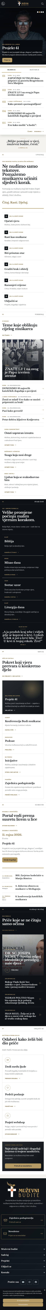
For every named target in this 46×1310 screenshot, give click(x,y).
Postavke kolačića (24, 1301)
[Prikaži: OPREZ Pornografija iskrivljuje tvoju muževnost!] (43, 12)
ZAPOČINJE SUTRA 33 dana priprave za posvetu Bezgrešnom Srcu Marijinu (25, 80)
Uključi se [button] (6, 1266)
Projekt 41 (10, 48)
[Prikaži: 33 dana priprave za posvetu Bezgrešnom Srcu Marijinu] (37, 12)
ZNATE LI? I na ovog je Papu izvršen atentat (23, 93)
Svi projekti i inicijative (11, 676)
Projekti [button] (5, 1261)
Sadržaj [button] (5, 1255)
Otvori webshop (11, 1134)
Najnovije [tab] (11, 70)
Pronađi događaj (11, 1078)
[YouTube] (23, 1282)
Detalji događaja (10, 860)
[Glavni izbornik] (3, 3)
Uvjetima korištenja (18, 1295)
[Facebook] (35, 1282)
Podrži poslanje (11, 795)
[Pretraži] (42, 4)
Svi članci (6, 335)
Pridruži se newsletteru (23, 1166)
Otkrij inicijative (12, 772)
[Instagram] (29, 1282)
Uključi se (9, 710)
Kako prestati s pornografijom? (24, 104)
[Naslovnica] (23, 4)
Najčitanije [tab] (34, 70)
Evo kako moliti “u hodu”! (22, 125)
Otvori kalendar (8, 826)
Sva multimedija (8, 930)
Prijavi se (7, 60)
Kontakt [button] (5, 1272)
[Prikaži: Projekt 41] (39, 12)
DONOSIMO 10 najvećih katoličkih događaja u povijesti (24, 114)
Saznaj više (9, 730)
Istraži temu (9, 445)
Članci (30, 131)
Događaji (38, 131)
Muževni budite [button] (9, 1249)
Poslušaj (8, 750)
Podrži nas (9, 1106)
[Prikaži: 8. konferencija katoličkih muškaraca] (41, 12)
